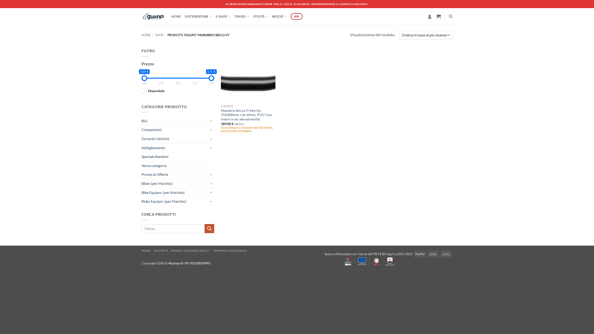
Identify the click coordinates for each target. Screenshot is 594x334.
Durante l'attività (155, 138)
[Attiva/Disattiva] (211, 120)
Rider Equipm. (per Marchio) (164, 201)
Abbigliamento (153, 147)
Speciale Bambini (155, 156)
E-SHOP (221, 16)
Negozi (278, 16)
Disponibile (156, 91)
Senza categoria (154, 165)
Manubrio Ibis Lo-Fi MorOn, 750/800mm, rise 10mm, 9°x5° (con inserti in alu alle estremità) (246, 115)
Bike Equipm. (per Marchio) (163, 192)
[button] (429, 16)
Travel (240, 16)
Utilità (259, 16)
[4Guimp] (153, 16)
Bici (144, 121)
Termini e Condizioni (230, 250)
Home (176, 16)
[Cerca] (450, 16)
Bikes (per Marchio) (157, 183)
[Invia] (209, 228)
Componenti (152, 129)
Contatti (161, 250)
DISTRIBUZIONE (196, 16)
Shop (159, 35)
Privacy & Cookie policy (190, 250)
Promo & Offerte (155, 174)
